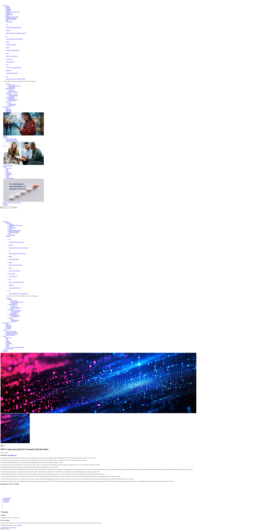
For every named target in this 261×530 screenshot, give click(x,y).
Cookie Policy (6, 500)
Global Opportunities (7, 165)
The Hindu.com (12, 455)
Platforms (8, 8)
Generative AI (12, 84)
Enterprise (8, 93)
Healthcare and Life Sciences (12, 16)
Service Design (12, 100)
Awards (7, 175)
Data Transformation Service (15, 86)
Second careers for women (11, 140)
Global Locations (9, 178)
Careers (5, 137)
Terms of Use (6, 501)
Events (7, 176)
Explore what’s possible (11, 138)
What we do (5, 5)
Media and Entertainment (11, 18)
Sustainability (11, 97)
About (4, 167)
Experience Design (10, 98)
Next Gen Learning (13, 95)
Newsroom (8, 173)
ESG (7, 169)
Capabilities (8, 9)
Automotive (8, 13)
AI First (7, 83)
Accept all (3, 527)
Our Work (5, 136)
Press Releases (9, 174)
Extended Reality (12, 104)
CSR (7, 170)
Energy (7, 15)
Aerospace (8, 10)
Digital (7, 102)
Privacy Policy (6, 499)
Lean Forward (6, 106)
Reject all (14, 527)
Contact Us (5, 205)
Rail (7, 20)
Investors (5, 203)
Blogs (7, 108)
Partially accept (8, 527)
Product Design (12, 90)
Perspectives (8, 110)
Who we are (8, 168)
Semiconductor (9, 21)
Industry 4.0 (11, 105)
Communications (9, 14)
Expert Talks (8, 109)
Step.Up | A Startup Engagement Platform (12, 202)
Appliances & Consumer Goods (13, 11)
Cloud (10, 103)
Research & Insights (13, 99)
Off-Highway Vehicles (11, 19)
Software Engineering (13, 92)
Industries (8, 7)
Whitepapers (8, 111)
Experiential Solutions (13, 94)
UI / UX (10, 89)
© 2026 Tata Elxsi (7, 498)
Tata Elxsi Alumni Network (12, 141)
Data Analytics (12, 87)
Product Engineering (10, 88)
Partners (7, 171)
